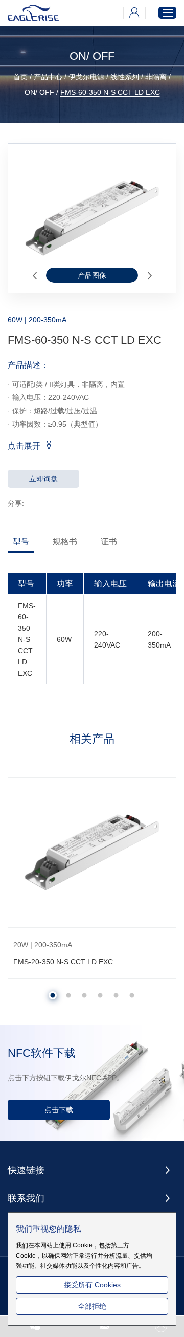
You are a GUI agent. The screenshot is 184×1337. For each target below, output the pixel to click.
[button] (34, 275)
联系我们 (26, 1198)
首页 (20, 77)
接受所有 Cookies (92, 1285)
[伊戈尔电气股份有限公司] (33, 13)
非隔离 (156, 77)
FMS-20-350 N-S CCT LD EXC (63, 961)
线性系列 (124, 77)
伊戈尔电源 (86, 77)
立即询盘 (43, 479)
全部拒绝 (92, 1306)
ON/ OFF (39, 92)
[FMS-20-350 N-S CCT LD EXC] (92, 852)
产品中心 (48, 77)
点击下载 (58, 1110)
